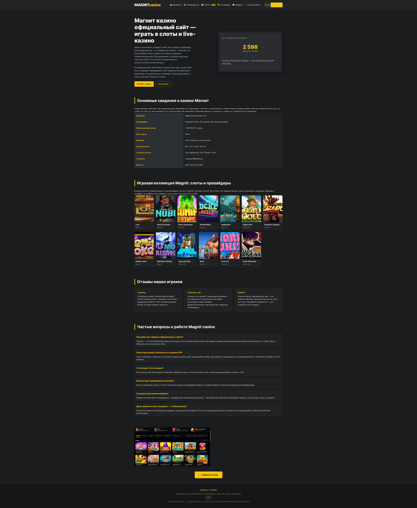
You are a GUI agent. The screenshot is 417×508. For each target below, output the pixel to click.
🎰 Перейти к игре (208, 475)
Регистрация (163, 84)
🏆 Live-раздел (223, 5)
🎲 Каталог (208, 5)
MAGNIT (147, 5)
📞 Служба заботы (253, 5)
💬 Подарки (237, 5)
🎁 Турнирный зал (191, 5)
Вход (267, 5)
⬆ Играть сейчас (144, 84)
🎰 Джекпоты (176, 5)
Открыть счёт (277, 5)
